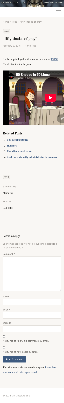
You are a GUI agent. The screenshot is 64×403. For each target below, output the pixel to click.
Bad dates (8, 207)
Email (6, 309)
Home (6, 21)
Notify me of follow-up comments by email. (26, 340)
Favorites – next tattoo (19, 151)
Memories (8, 192)
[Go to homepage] (32, 3)
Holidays (12, 145)
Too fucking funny (17, 140)
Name (7, 296)
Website (7, 322)
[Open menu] (58, 12)
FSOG (54, 59)
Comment (9, 254)
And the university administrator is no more (32, 157)
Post (14, 21)
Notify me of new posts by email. (20, 351)
